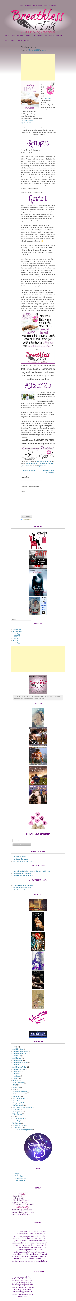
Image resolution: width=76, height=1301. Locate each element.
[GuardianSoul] (38, 803)
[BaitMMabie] (38, 568)
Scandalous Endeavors (20, 859)
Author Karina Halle (19, 890)
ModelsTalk (16, 1087)
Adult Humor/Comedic (20, 1062)
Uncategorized (17, 1112)
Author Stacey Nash (19, 857)
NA (38, 461)
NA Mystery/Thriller (19, 1103)
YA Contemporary (18, 1118)
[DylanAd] (38, 549)
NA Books (38, 36)
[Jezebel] (38, 910)
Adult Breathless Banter (20, 1051)
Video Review (17, 1114)
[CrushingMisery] (38, 969)
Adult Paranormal (18, 1069)
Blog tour (15, 1078)
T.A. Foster (47, 98)
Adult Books (49, 36)
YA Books (29, 36)
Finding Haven (30, 463)
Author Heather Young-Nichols (23, 875)
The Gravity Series (28, 470)
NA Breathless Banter (20, 1091)
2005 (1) (16, 640)
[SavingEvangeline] (38, 930)
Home (7, 36)
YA (13, 1116)
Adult (14, 1047)
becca (44, 50)
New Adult (43, 463)
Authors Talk (17, 1071)
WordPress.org (20, 1180)
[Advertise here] (38, 1027)
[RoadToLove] (38, 1008)
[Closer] (38, 988)
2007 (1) (16, 636)
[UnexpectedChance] (38, 615)
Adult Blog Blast (18, 1049)
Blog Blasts (16, 1076)
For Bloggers (50, 6)
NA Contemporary (46, 461)
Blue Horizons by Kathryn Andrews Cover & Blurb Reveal (31, 871)
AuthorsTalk (16, 1074)
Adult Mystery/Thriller (19, 1067)
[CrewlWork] (38, 745)
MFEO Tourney (11, 40)
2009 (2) (16, 634)
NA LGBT (16, 1100)
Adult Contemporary (19, 1053)
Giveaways (60, 36)
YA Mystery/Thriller (19, 1125)
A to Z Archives (17, 36)
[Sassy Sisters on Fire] (38, 1160)
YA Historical (17, 1123)
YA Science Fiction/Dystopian (22, 1130)
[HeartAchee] (38, 726)
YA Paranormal (17, 1127)
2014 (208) (17, 631)
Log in (17, 1173)
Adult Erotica (17, 1056)
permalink (42, 466)
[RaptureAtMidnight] (38, 765)
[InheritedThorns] (38, 950)
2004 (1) (16, 642)
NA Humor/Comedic (19, 1098)
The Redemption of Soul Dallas (23, 861)
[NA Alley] (38, 1037)
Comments (20, 1178)
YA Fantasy (16, 1121)
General (15, 1080)
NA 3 (37, 463)
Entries (19, 1176)
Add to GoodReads (27, 120)
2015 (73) (17, 629)
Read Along (16, 1109)
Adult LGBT (16, 1065)
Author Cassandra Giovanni (22, 873)
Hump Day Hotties (25, 40)
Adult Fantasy (17, 1058)
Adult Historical (18, 1060)
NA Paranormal (18, 1105)
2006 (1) (16, 638)
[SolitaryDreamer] (38, 784)
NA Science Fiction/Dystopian (22, 1107)
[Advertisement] (38, 67)
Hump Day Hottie (18, 1083)
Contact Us (37, 6)
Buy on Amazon (26, 123)
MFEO (15, 1085)
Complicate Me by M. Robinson (23, 885)
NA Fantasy (16, 1096)
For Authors (25, 6)
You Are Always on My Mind (22, 887)
